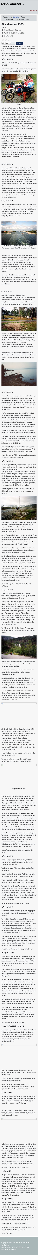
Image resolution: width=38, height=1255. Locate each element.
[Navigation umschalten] (3, 10)
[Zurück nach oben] (35, 1252)
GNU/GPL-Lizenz (23, 1247)
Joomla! (3, 1247)
